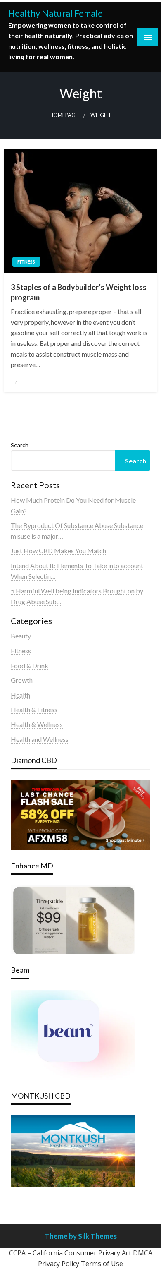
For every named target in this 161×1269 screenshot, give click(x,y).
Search (19, 445)
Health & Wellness (37, 724)
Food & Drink (29, 665)
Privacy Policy (58, 1263)
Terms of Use (102, 1263)
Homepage (64, 115)
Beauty (21, 636)
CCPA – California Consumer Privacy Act (70, 1252)
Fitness (26, 261)
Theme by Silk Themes (81, 1236)
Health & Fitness (34, 709)
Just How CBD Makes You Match (58, 550)
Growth (22, 680)
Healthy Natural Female (55, 13)
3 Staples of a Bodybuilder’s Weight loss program (79, 292)
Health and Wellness (40, 739)
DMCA (142, 1252)
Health (20, 695)
